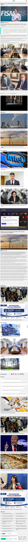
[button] (17, 533)
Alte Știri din (3, 112)
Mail (8, 22)
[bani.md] (13, 0)
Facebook (1, 22)
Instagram (13, 374)
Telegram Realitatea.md (8, 93)
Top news (2, 376)
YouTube (21, 374)
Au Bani (19, 536)
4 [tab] (14, 229)
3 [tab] (13, 229)
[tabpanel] (14, 220)
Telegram (5, 22)
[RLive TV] (3, 210)
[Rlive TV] (26, 0)
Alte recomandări (4, 150)
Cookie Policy (7, 540)
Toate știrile (3, 511)
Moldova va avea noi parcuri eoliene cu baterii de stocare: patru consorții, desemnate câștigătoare (12, 232)
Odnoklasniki (6, 22)
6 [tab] (15, 229)
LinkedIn (2, 22)
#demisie (2, 91)
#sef (3, 91)
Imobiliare (20, 539)
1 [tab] (12, 229)
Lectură (23, 539)
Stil (25, 539)
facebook (11, 374)
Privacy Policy (10, 540)
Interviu (21, 536)
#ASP (5, 91)
